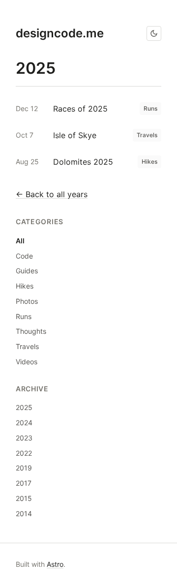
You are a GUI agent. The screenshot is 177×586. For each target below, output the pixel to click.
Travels (27, 346)
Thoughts (31, 331)
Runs (23, 316)
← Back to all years (52, 194)
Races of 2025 (80, 109)
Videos (26, 361)
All (20, 240)
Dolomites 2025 (83, 162)
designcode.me (60, 33)
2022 (24, 453)
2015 (24, 498)
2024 (24, 422)
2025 (24, 407)
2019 (24, 468)
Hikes (24, 286)
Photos (27, 301)
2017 (23, 483)
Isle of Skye (74, 135)
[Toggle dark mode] (154, 33)
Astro (55, 564)
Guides (27, 270)
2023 (24, 438)
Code (24, 256)
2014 (24, 513)
